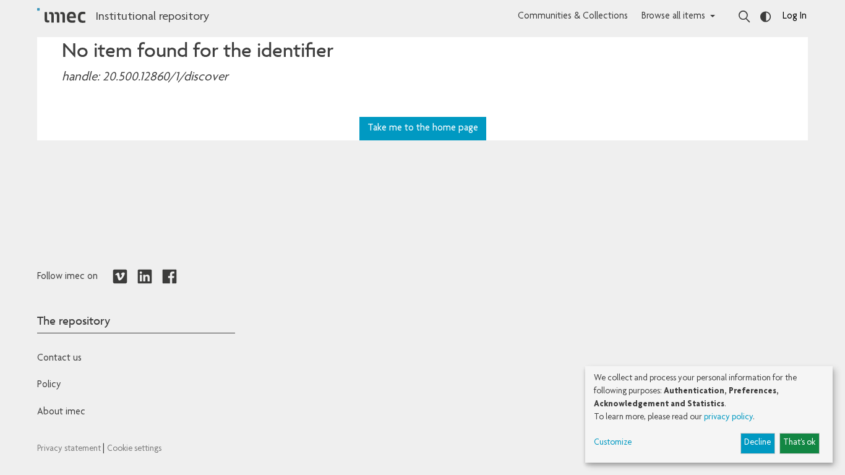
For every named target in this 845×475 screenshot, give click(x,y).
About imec (61, 412)
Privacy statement (70, 449)
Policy (49, 385)
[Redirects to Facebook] (169, 277)
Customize (613, 443)
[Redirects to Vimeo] (120, 277)
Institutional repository (152, 17)
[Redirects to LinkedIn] (144, 277)
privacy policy (728, 417)
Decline (757, 443)
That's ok (799, 443)
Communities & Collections (573, 17)
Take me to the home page (422, 129)
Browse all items (673, 17)
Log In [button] (795, 17)
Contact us (59, 359)
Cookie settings (134, 449)
